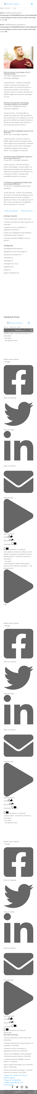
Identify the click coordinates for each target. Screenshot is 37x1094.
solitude (6, 270)
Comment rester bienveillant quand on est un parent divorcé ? (18, 157)
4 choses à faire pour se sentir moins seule (17, 219)
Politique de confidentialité (12, 1080)
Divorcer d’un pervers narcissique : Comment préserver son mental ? (16, 103)
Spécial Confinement (10, 273)
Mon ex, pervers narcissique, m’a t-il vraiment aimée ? (17, 73)
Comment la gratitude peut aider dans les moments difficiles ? (18, 183)
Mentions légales (9, 1078)
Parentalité (16, 134)
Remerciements (9, 1085)
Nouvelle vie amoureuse (11, 255)
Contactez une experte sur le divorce (15, 1075)
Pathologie (15, 78)
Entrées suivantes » (27, 211)
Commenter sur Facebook (16, 549)
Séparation (15, 109)
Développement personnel (22, 186)
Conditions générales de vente (13, 1082)
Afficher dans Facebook (11, 359)
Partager (7, 362)
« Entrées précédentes (11, 211)
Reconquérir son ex (10, 264)
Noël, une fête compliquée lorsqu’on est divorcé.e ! (18, 132)
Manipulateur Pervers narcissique (14, 251)
